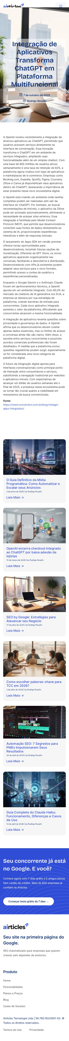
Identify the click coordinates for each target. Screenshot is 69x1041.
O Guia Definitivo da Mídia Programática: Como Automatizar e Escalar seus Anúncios (33, 484)
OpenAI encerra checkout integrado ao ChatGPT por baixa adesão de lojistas (33, 552)
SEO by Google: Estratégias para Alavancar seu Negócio (31, 619)
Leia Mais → (15, 497)
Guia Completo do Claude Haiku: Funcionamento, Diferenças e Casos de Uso (33, 816)
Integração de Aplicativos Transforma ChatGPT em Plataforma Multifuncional (34, 64)
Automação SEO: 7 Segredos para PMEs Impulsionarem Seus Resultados (32, 747)
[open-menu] (61, 7)
